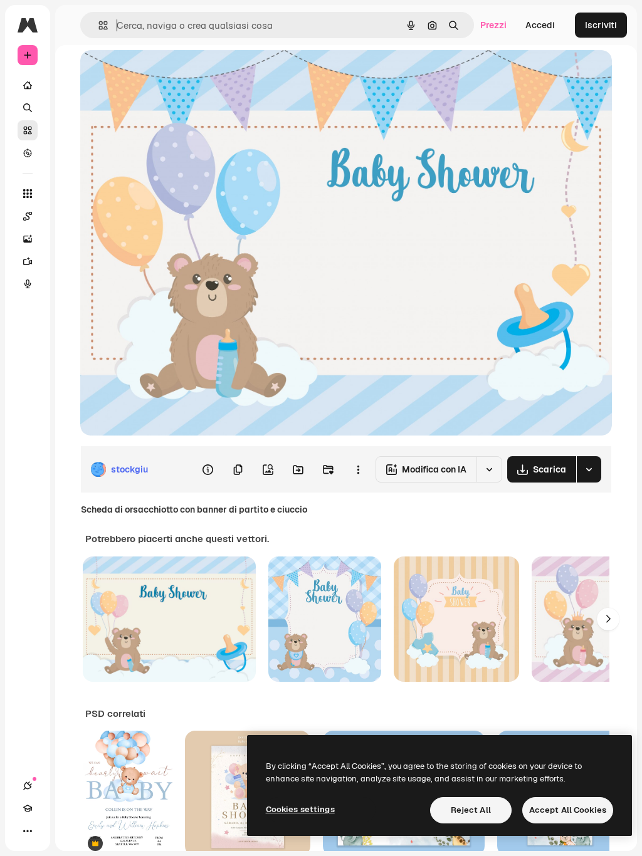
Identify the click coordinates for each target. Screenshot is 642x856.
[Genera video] (28, 261)
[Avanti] (608, 619)
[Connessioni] (28, 786)
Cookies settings (300, 809)
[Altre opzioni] (358, 469)
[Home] (28, 85)
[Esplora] (28, 153)
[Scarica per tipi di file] (588, 469)
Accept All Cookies (567, 810)
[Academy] (28, 808)
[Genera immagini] (28, 239)
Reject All (471, 810)
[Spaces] (28, 216)
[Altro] (28, 831)
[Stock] (28, 130)
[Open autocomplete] (98, 25)
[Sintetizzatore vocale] (28, 284)
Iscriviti (601, 25)
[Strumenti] (28, 194)
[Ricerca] (28, 108)
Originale (163, 74)
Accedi (540, 25)
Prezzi (493, 25)
